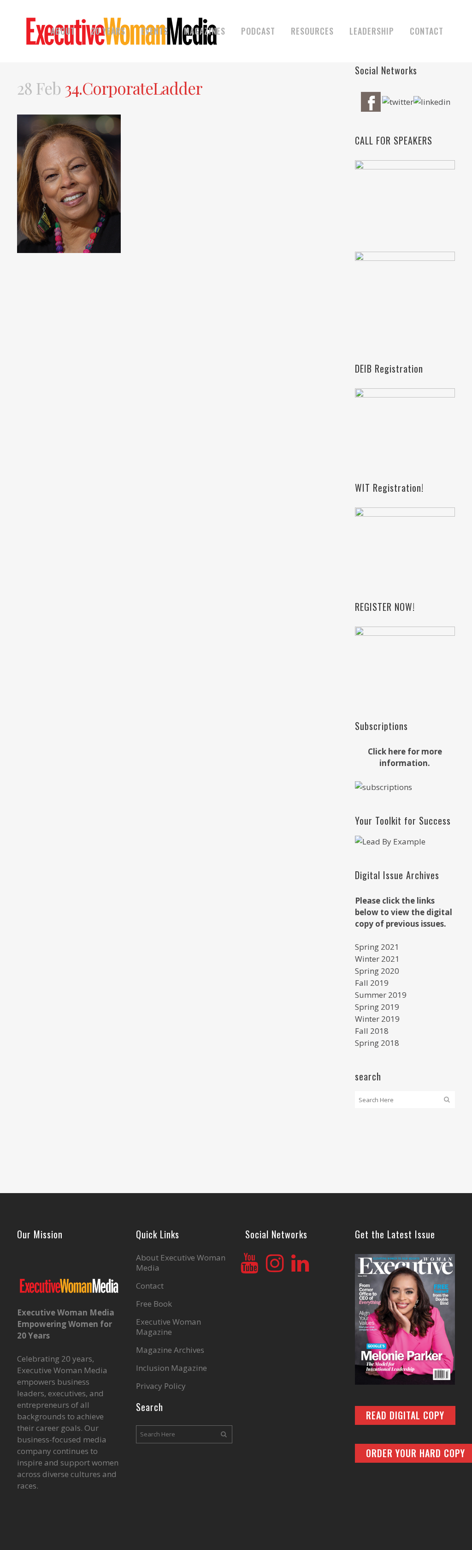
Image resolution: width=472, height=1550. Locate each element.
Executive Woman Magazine (168, 1327)
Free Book (154, 1304)
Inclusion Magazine (171, 1368)
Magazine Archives (170, 1350)
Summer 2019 (381, 994)
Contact (150, 1286)
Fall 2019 (372, 982)
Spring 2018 (377, 1042)
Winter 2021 (377, 958)
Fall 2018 (372, 1030)
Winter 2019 (377, 1018)
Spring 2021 (377, 946)
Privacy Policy (161, 1386)
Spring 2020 (377, 970)
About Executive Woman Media (180, 1263)
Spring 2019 (377, 1006)
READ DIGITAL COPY (405, 1415)
